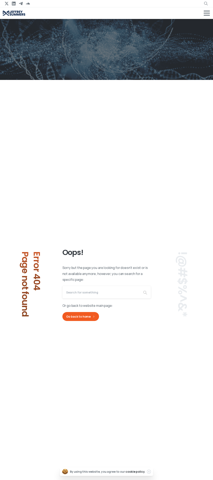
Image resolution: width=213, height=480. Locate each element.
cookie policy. (135, 472)
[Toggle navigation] (207, 13)
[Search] (145, 292)
